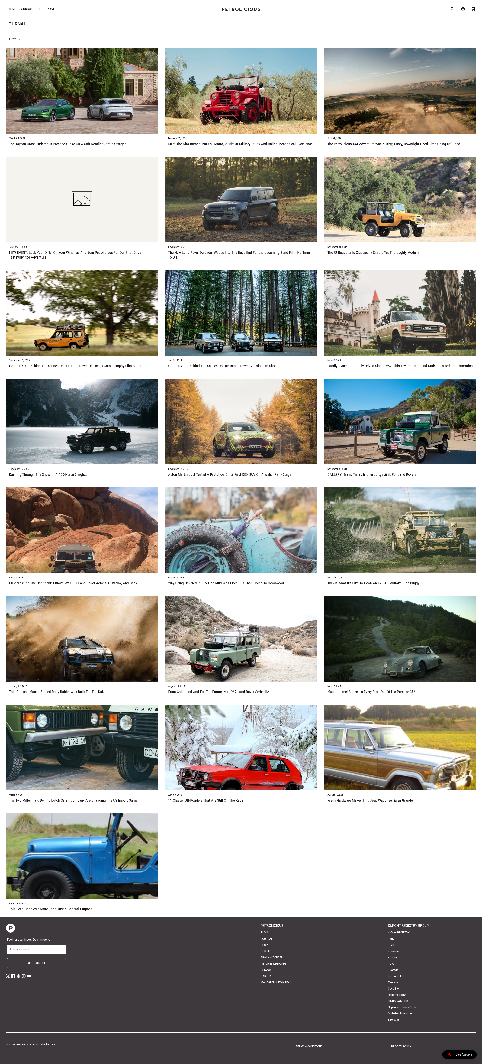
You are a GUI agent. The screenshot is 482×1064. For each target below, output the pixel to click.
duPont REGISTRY (399, 932)
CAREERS (266, 976)
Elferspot (393, 1019)
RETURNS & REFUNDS (274, 963)
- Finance (393, 951)
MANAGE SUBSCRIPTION (276, 982)
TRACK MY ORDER (272, 957)
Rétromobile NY (397, 994)
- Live (391, 963)
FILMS (12, 9)
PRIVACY (266, 969)
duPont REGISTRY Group (26, 1044)
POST (50, 9)
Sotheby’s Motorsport (401, 1013)
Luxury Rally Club (398, 1001)
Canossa (393, 982)
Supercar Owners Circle (402, 1007)
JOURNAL (26, 9)
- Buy (391, 938)
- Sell (391, 945)
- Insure (392, 957)
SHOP (40, 9)
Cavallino (393, 988)
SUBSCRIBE (36, 963)
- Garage (393, 969)
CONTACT (267, 951)
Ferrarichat (394, 976)
